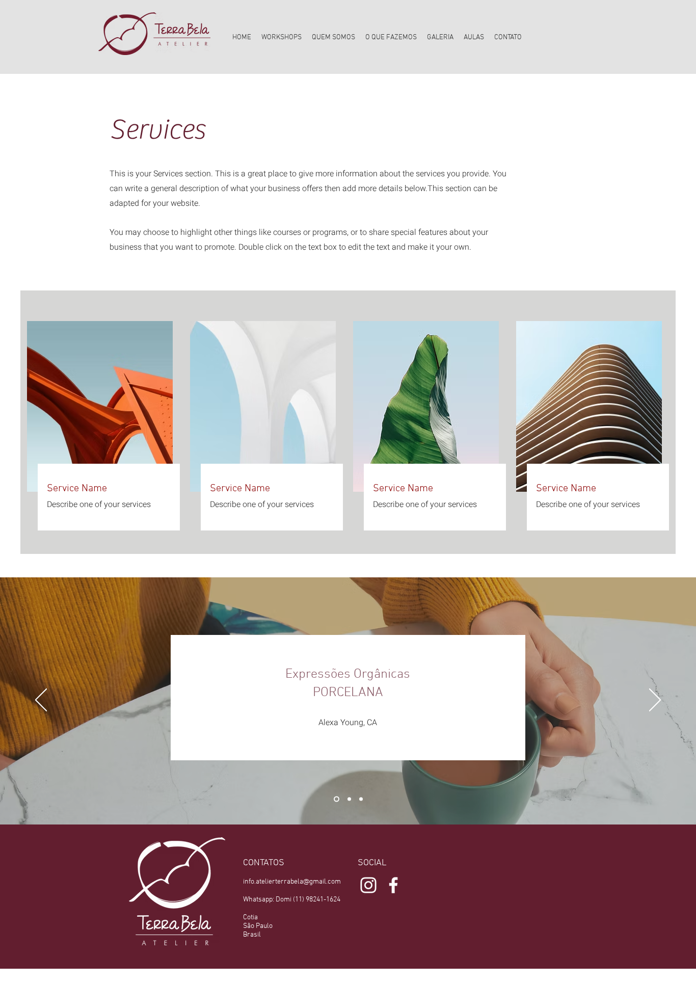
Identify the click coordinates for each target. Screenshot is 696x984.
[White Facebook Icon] (393, 885)
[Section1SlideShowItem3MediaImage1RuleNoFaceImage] (361, 799)
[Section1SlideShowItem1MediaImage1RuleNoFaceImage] (335, 799)
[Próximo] (655, 700)
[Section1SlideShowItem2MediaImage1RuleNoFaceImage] (348, 799)
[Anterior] (41, 700)
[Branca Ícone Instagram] (368, 885)
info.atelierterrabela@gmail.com (292, 881)
